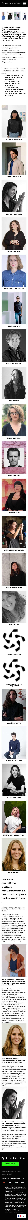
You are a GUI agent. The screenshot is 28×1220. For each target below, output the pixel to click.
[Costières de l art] (11, 3)
